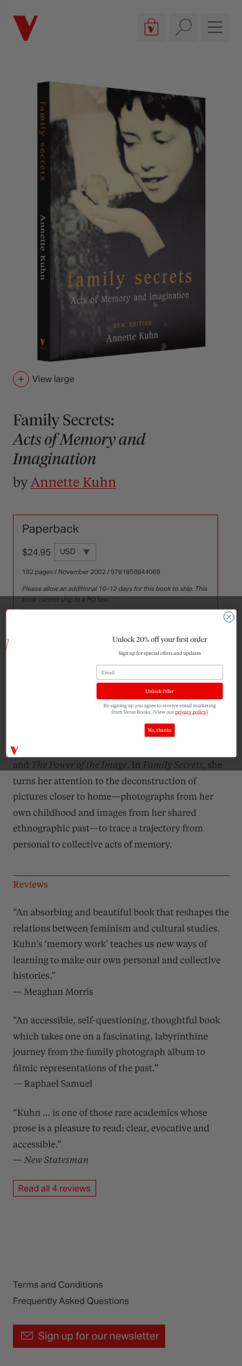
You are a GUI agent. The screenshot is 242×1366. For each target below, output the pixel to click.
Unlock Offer (159, 691)
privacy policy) (191, 712)
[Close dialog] (228, 617)
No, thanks (160, 730)
